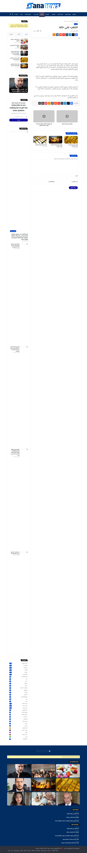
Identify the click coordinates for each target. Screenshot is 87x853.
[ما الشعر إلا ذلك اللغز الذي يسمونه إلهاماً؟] (24, 602)
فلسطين (53, 14)
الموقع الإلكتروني (51, 181)
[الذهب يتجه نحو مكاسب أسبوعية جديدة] (71, 140)
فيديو (26, 723)
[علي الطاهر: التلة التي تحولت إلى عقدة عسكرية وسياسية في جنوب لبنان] (19, 785)
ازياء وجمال (24, 721)
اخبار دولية (25, 707)
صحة (22, 14)
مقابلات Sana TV (23, 687)
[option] (18, 85)
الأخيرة (18, 34)
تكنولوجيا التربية (24, 696)
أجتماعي (25, 694)
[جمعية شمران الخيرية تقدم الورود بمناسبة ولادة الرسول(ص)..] (24, 294)
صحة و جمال (24, 730)
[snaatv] (43, 6)
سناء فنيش (38, 848)
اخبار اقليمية (24, 710)
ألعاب (26, 732)
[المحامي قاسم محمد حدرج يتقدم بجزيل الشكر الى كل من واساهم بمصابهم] (24, 397)
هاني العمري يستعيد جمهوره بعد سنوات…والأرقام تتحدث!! (15, 53)
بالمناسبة (47, 14)
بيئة (26, 699)
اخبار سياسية (24, 663)
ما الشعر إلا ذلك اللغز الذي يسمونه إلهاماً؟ (15, 552)
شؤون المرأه (28, 14)
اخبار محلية (25, 705)
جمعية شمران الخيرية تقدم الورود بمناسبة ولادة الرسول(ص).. (15, 245)
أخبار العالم (25, 727)
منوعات (16, 14)
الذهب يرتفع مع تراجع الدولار (41, 145)
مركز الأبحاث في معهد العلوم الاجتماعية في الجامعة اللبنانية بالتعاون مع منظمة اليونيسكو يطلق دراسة (19, 236)
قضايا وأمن (25, 674)
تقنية (26, 736)
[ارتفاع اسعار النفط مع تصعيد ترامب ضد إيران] (55, 140)
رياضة (26, 685)
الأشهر (26, 34)
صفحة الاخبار (60, 14)
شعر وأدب (25, 716)
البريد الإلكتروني (74, 181)
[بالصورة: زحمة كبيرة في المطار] (24, 47)
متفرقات (25, 667)
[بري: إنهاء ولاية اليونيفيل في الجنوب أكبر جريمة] (68, 799)
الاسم (76, 175)
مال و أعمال (24, 734)
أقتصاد (42, 14)
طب (26, 701)
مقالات (25, 672)
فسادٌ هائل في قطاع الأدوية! (15, 40)
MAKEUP (25, 739)
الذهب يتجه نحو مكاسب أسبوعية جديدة (73, 145)
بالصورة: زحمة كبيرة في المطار (14, 46)
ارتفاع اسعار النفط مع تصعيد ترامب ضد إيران (56, 145)
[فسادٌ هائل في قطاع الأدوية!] (24, 41)
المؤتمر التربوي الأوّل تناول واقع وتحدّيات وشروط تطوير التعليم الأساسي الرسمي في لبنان (15, 452)
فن (26, 678)
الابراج (26, 692)
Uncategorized (24, 676)
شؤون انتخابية (68, 14)
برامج (26, 725)
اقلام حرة (36, 14)
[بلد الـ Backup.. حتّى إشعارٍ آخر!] (43, 799)
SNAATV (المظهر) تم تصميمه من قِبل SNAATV (53, 848)
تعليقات (11, 34)
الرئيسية (74, 14)
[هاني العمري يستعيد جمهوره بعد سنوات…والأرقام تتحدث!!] (24, 53)
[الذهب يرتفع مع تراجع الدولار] (40, 140)
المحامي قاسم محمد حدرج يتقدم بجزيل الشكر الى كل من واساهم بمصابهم (14, 349)
